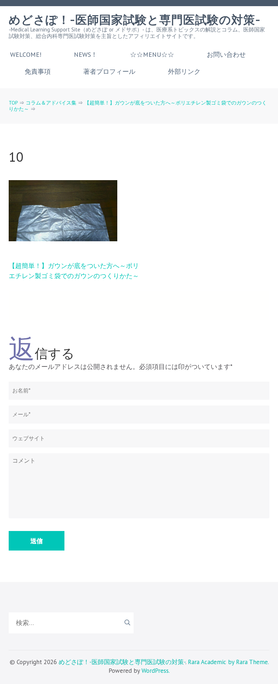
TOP (13, 102)
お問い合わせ (226, 55)
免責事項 (38, 72)
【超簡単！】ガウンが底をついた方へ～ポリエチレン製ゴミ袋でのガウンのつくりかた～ (138, 105)
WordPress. (156, 671)
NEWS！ (85, 55)
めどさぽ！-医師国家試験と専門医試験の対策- (135, 20)
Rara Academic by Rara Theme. (228, 662)
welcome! (25, 55)
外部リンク (184, 72)
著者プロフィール (109, 72)
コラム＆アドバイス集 (51, 102)
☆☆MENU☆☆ (152, 55)
